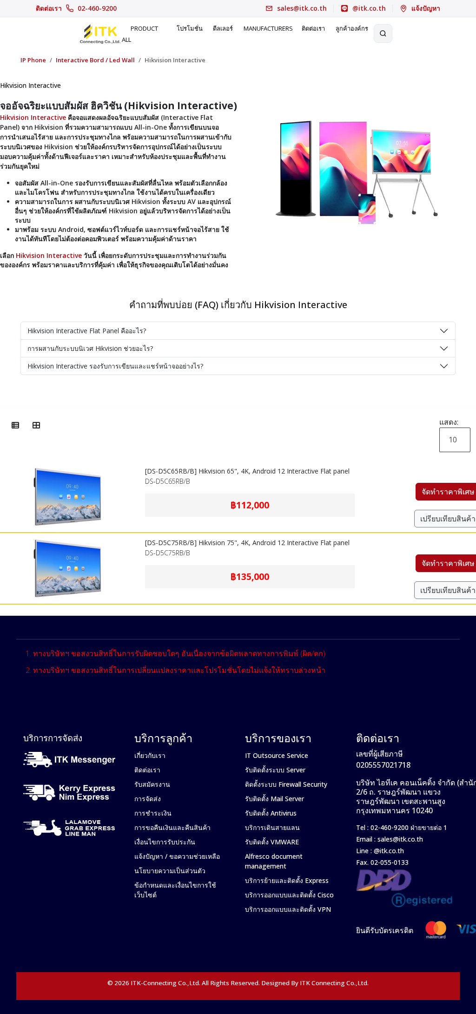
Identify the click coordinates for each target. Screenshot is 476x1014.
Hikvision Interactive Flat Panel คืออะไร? (86, 330)
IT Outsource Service (276, 755)
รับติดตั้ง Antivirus (271, 813)
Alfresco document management (274, 861)
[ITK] (100, 33)
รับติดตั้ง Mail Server (274, 798)
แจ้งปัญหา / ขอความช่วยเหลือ (177, 856)
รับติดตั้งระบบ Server (275, 769)
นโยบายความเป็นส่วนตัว (169, 870)
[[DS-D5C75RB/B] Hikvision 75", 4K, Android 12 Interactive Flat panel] (67, 539)
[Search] (383, 33)
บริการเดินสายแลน (272, 827)
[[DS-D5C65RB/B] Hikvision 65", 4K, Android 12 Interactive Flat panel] (67, 467)
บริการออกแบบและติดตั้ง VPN (288, 909)
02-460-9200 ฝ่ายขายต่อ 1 (408, 827)
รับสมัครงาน (152, 784)
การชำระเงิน (153, 813)
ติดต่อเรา (76, 8)
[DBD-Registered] (404, 874)
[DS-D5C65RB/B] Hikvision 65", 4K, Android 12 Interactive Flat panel (247, 471)
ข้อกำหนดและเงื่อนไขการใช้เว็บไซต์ (175, 890)
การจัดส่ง (147, 798)
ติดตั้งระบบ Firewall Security (286, 784)
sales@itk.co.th (400, 839)
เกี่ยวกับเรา (149, 755)
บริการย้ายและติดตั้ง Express (287, 880)
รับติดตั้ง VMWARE (272, 841)
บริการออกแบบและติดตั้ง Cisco (289, 894)
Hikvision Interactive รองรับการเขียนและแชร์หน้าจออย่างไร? (115, 366)
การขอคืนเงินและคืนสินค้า (172, 827)
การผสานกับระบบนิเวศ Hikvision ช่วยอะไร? (90, 348)
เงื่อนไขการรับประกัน (164, 841)
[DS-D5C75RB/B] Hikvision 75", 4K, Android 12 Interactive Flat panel (247, 542)
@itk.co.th (388, 850)
